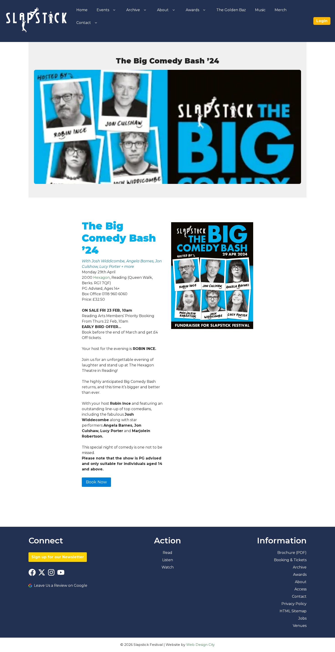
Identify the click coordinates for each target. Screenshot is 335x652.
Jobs (302, 618)
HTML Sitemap (293, 611)
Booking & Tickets (290, 560)
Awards (192, 10)
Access (300, 589)
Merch (280, 10)
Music (260, 10)
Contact (83, 23)
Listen (167, 560)
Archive (133, 10)
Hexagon (101, 277)
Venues (300, 625)
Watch (168, 567)
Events (103, 10)
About (163, 10)
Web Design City (200, 644)
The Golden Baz (231, 10)
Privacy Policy (294, 604)
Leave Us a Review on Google (60, 585)
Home (82, 10)
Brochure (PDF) (292, 552)
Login (321, 21)
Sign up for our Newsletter (57, 557)
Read (167, 552)
